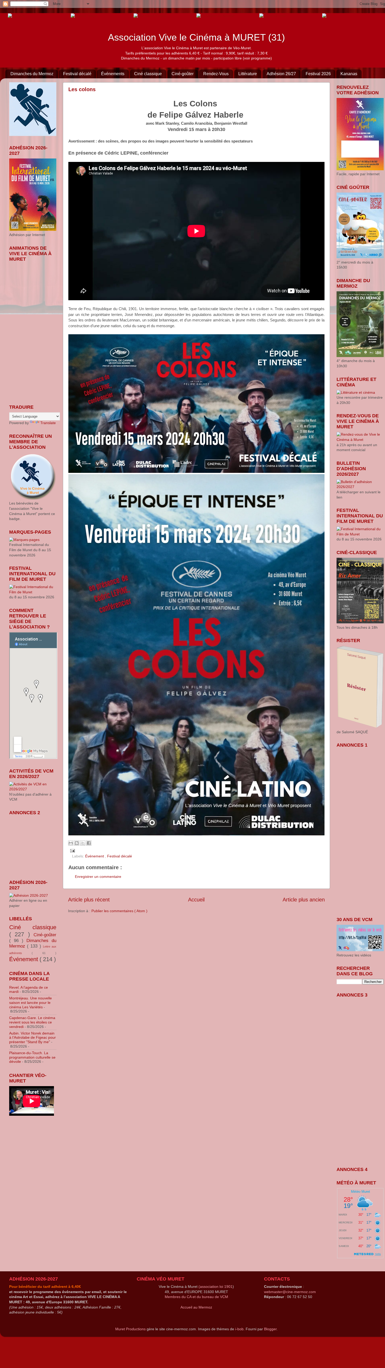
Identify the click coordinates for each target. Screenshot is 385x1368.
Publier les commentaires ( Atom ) (119, 911)
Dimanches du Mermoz (31, 74)
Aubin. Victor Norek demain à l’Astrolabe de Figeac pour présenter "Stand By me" (32, 1037)
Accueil (196, 899)
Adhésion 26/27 (281, 74)
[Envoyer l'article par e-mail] (71, 850)
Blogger (270, 1329)
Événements (112, 74)
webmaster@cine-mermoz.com (290, 1292)
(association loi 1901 (216, 1286)
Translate (48, 423)
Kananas (348, 74)
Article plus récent (89, 899)
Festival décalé (77, 74)
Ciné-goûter (183, 74)
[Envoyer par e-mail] (70, 843)
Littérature (247, 74)
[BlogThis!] (76, 843)
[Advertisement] (35, 844)
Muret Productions (130, 1329)
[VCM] (84, 15)
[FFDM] (16, 15)
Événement (95, 856)
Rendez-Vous (216, 74)
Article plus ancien (304, 899)
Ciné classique (148, 74)
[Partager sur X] (82, 843)
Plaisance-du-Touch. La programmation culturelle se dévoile (32, 1057)
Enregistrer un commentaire (98, 876)
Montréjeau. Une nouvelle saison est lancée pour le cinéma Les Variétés (30, 1002)
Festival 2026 (318, 74)
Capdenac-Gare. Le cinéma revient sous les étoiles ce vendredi (32, 1022)
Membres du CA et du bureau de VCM (196, 1297)
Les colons (82, 89)
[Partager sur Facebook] (88, 843)
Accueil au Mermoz (196, 1307)
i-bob (239, 1329)
